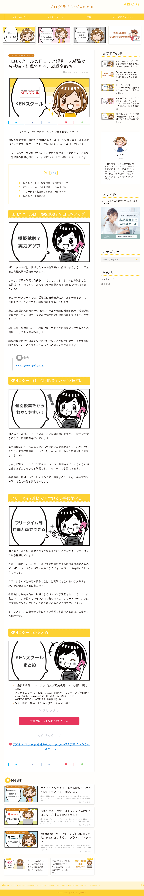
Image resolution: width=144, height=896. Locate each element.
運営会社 (105, 284)
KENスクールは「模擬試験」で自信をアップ (45, 183)
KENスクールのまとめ (34, 196)
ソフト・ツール (55, 17)
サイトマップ (107, 279)
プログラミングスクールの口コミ (21, 55)
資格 (89, 17)
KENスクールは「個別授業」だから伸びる (44, 187)
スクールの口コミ (21, 17)
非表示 (53, 173)
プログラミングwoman (72, 6)
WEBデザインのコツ (122, 17)
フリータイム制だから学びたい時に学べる (44, 191)
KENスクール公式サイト (30, 365)
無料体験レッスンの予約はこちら (49, 721)
